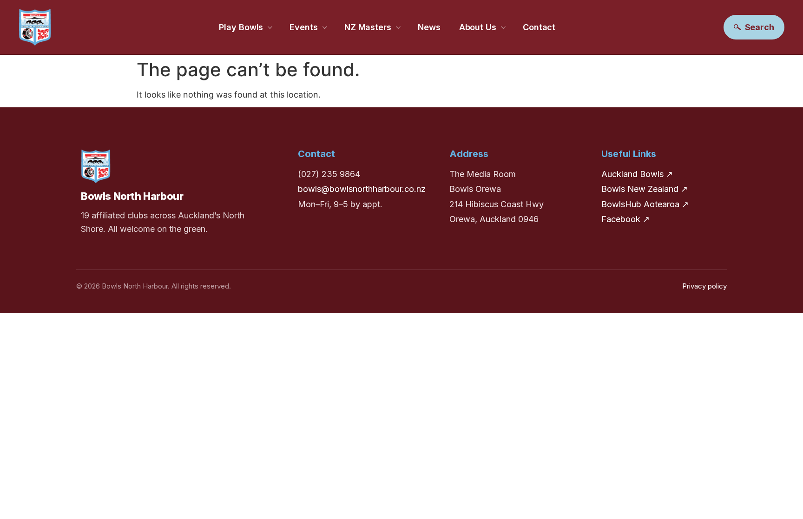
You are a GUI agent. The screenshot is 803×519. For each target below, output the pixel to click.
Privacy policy (704, 286)
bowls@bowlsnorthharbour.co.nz (362, 189)
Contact (539, 27)
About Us (477, 27)
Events (303, 27)
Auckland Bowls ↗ (637, 174)
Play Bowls (241, 27)
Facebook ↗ (625, 219)
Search (759, 27)
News (429, 27)
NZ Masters (367, 27)
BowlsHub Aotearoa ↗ (645, 204)
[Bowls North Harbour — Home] (35, 27)
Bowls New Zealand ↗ (644, 189)
